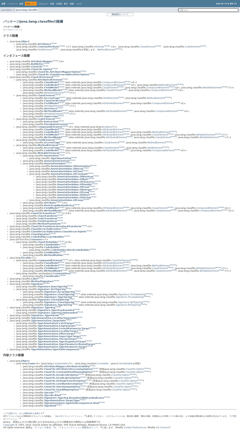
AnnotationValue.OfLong (73, 192)
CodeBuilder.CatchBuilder (47, 236)
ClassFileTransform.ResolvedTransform (56, 226)
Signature (37, 284)
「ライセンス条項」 (42, 427)
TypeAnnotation (61, 158)
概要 (4, 4)
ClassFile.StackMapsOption (61, 389)
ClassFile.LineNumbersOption (63, 383)
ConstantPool (62, 273)
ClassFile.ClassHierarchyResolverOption (63, 74)
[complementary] (135, 427)
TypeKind (50, 405)
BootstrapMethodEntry (59, 205)
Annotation (51, 155)
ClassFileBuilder (48, 242)
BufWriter (37, 64)
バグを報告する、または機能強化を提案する (22, 413)
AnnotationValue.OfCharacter (76, 181)
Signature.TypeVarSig (58, 297)
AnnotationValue (55, 163)
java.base (6, 10)
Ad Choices (162, 427)
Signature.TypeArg (43, 307)
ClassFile (36, 66)
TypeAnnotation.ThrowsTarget (57, 339)
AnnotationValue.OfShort (73, 195)
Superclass (51, 116)
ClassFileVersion (54, 100)
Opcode (49, 392)
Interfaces (50, 108)
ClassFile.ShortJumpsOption (62, 386)
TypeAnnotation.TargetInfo (48, 320)
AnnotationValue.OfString (74, 197)
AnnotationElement (57, 161)
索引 (66, 4)
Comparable (60, 363)
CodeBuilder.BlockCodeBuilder (70, 250)
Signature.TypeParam (45, 315)
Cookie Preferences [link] (135, 427)
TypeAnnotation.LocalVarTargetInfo (54, 318)
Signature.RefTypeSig (52, 289)
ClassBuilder (52, 244)
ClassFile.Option (41, 69)
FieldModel (51, 87)
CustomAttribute (48, 46)
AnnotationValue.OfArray (67, 168)
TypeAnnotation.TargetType (62, 400)
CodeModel (51, 85)
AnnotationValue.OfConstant (69, 174)
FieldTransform (47, 221)
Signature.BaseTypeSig (52, 286)
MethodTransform (49, 223)
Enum (31, 363)
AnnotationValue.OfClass (67, 171)
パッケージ (12, 4)
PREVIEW (54, 43)
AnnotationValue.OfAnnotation (71, 166)
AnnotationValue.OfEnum (67, 200)
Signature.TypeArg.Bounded (56, 310)
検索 (72, 4)
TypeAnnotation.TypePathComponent (55, 349)
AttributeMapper (42, 61)
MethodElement (106, 49)
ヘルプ (79, 4)
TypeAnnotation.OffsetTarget (56, 333)
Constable (103, 363)
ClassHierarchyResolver (46, 229)
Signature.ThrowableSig (132, 294)
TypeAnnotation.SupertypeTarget (59, 336)
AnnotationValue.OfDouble (74, 184)
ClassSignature (40, 234)
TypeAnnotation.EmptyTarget (57, 326)
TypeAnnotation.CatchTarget (56, 323)
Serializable (126, 363)
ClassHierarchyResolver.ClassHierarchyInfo (58, 231)
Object (25, 41)
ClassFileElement (42, 77)
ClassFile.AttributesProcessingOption (68, 369)
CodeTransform (47, 218)
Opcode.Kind (52, 395)
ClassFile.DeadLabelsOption (62, 378)
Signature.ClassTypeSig (59, 294)
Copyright (9, 425)
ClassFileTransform (43, 213)
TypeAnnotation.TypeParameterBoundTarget (66, 344)
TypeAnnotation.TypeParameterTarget (62, 346)
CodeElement (192, 46)
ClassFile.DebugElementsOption (65, 380)
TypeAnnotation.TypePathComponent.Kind (71, 403)
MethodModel (53, 90)
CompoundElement (113, 82)
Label (34, 278)
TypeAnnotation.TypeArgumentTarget (62, 341)
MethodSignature (42, 281)
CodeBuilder (52, 247)
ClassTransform (47, 216)
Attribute (99, 46)
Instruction (51, 121)
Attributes (44, 44)
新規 (52, 4)
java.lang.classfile (26, 10)
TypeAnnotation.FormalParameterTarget (64, 328)
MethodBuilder (54, 255)
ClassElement (147, 46)
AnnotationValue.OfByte (73, 179)
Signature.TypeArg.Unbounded (57, 312)
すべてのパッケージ (12, 29)
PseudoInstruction (56, 124)
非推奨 (59, 4)
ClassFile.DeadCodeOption (61, 375)
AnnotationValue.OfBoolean (75, 176)
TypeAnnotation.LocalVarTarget (58, 331)
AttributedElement (50, 79)
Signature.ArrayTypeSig (59, 291)
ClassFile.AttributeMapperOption (59, 72)
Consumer (36, 239)
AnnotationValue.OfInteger (74, 189)
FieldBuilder (52, 252)
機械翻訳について (120, 14)
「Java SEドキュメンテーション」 (68, 416)
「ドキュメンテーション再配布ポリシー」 (78, 427)
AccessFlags (52, 98)
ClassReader (52, 276)
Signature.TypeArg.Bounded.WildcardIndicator (74, 398)
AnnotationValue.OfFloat (73, 187)
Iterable (106, 127)
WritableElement (212, 87)
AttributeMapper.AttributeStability (66, 366)
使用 (21, 4)
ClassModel (51, 82)
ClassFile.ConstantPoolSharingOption (68, 372)
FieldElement (45, 49)
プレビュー (43, 4)
